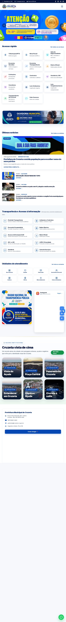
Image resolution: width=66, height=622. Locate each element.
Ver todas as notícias (57, 133)
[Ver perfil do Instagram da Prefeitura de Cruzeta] (49, 314)
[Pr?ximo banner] (62, 25)
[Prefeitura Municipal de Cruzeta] (9, 6)
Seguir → (59, 293)
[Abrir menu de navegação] (62, 6)
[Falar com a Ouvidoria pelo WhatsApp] (33, 117)
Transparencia (19, 1)
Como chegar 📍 (33, 431)
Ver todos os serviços (57, 47)
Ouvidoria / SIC (7, 1)
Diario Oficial (31, 1)
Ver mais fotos (55, 352)
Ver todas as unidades (58, 264)
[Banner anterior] (4, 25)
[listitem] (55, 1)
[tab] (31, 37)
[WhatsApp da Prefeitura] (61, 617)
